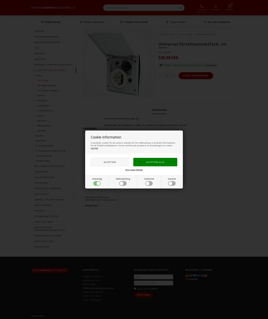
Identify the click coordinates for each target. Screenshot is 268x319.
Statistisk (172, 178)
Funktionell (149, 178)
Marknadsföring (123, 178)
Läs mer (94, 148)
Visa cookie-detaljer (134, 169)
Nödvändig (97, 178)
